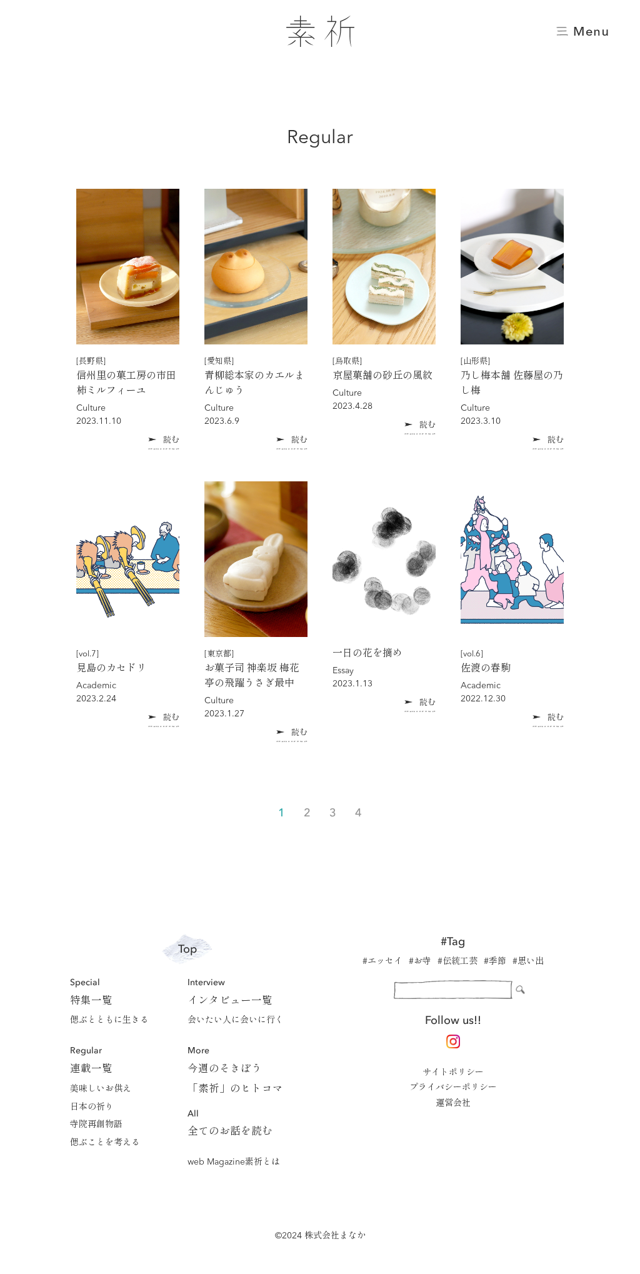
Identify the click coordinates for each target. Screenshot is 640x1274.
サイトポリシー (453, 1072)
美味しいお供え (100, 1089)
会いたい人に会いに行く (236, 1020)
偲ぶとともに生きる (109, 1020)
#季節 (495, 961)
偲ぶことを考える (105, 1142)
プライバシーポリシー (453, 1087)
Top (187, 949)
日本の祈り (92, 1107)
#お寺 (420, 961)
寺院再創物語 (96, 1124)
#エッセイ (382, 961)
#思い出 (528, 961)
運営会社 (453, 1103)
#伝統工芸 (458, 961)
